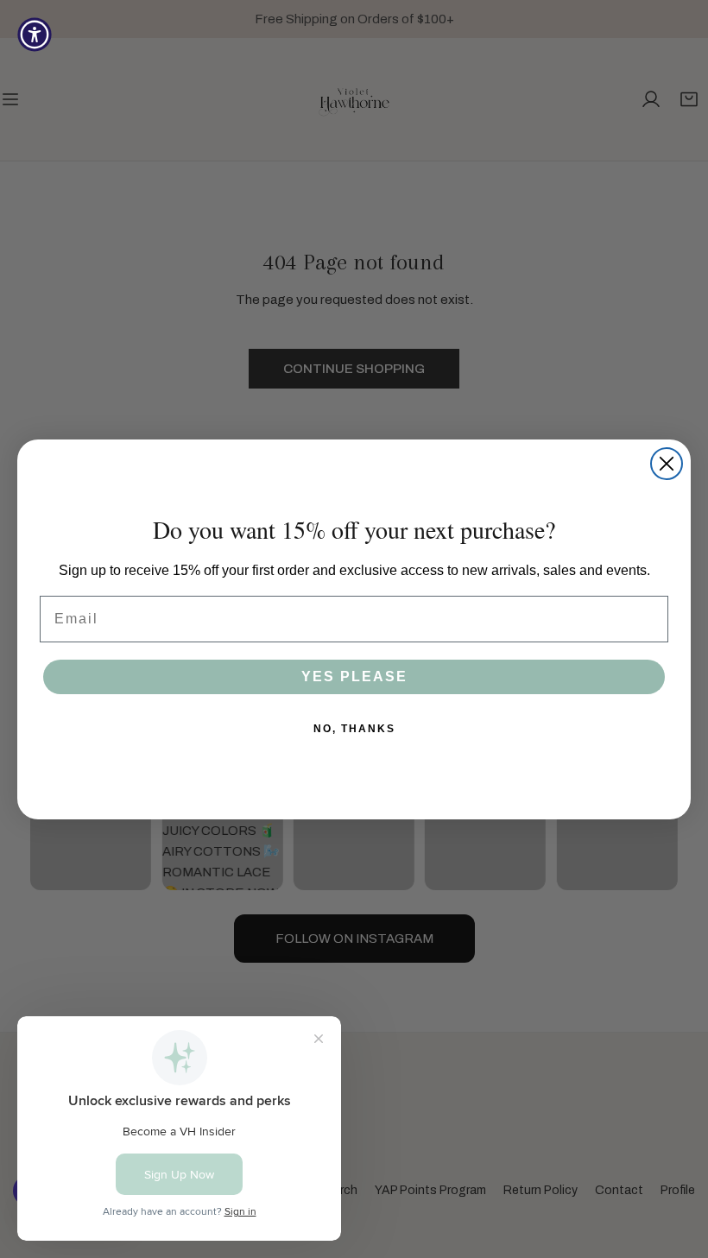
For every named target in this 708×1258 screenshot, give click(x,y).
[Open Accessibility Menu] (34, 34)
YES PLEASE (354, 676)
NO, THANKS (354, 729)
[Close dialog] (666, 463)
